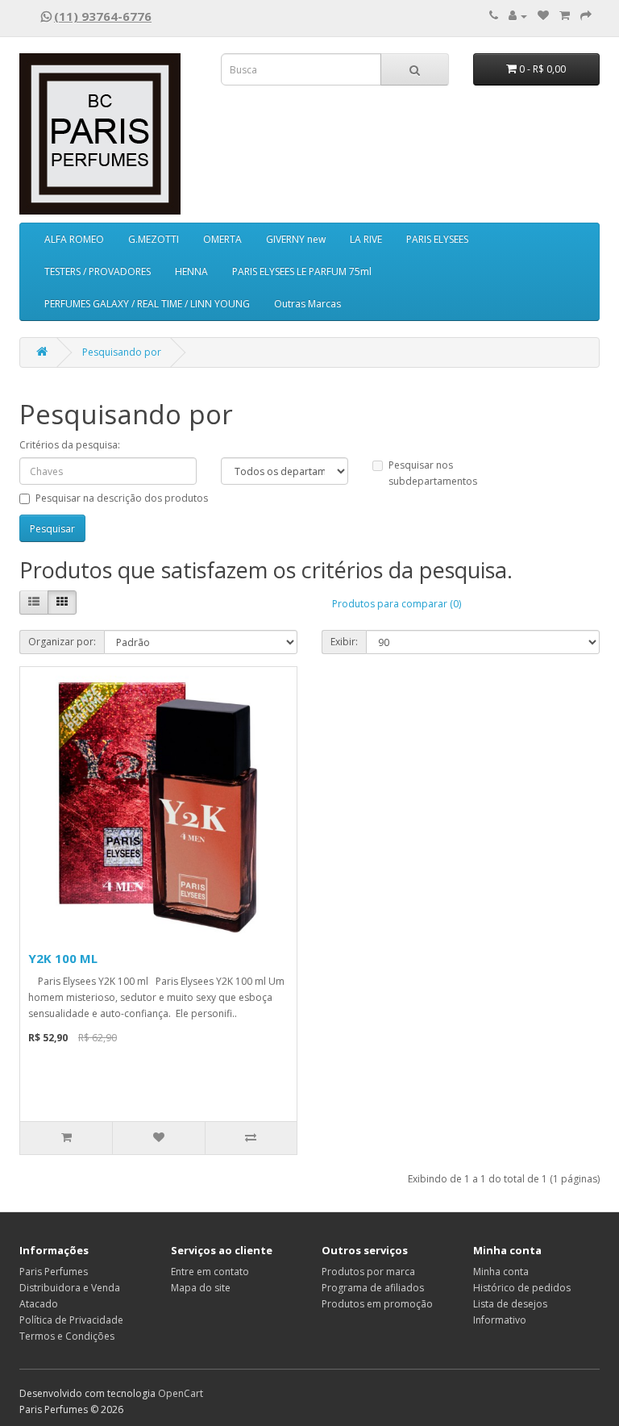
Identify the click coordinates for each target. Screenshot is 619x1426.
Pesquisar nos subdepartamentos (432, 473)
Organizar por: (62, 641)
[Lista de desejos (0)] (543, 16)
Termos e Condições (66, 1336)
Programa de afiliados (373, 1288)
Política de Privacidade (71, 1320)
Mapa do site (201, 1288)
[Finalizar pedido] (586, 16)
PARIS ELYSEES (437, 239)
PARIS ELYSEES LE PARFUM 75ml (302, 271)
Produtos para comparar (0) (396, 604)
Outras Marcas (307, 304)
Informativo (499, 1320)
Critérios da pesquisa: (69, 445)
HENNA (191, 271)
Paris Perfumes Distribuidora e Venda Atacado (69, 1288)
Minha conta (501, 1271)
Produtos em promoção (377, 1304)
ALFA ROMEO (74, 239)
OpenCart (180, 1393)
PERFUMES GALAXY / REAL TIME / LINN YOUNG (147, 304)
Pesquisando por (121, 352)
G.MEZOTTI (153, 239)
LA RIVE (366, 239)
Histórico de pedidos (522, 1288)
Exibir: (344, 641)
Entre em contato (210, 1271)
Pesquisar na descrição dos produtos (121, 498)
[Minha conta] (518, 16)
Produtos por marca (368, 1271)
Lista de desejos (510, 1304)
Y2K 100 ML (63, 958)
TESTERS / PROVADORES (97, 271)
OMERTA (222, 239)
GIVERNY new (296, 239)
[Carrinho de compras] (564, 16)
